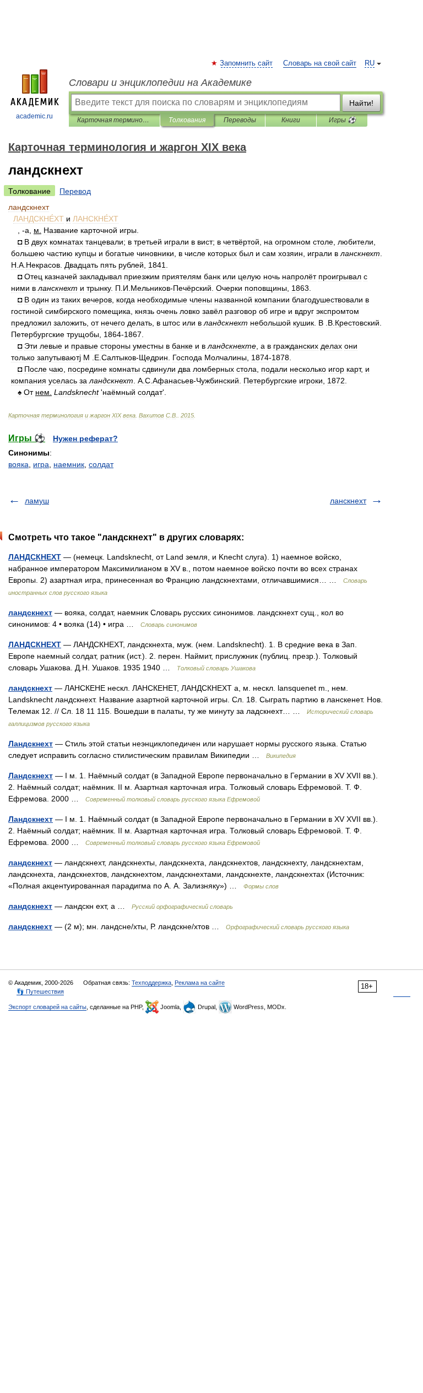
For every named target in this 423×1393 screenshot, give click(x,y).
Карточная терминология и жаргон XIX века (114, 120)
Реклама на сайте (200, 982)
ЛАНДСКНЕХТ (34, 556)
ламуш (37, 500)
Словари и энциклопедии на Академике (160, 82)
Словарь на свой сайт (319, 63)
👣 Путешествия (40, 991)
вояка (18, 464)
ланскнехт (348, 500)
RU (370, 63)
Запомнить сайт (247, 63)
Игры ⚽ (342, 120)
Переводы (240, 120)
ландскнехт (30, 612)
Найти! (361, 103)
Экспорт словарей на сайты (47, 1007)
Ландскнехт (30, 743)
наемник (68, 464)
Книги (290, 120)
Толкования (187, 120)
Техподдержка (151, 982)
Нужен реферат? (85, 438)
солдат (101, 464)
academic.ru (34, 116)
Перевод (75, 191)
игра (41, 464)
